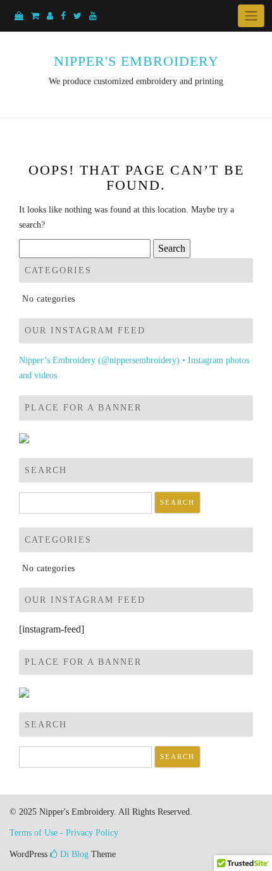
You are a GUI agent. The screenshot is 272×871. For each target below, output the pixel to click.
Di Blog (73, 854)
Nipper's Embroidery (136, 61)
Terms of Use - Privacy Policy (63, 832)
